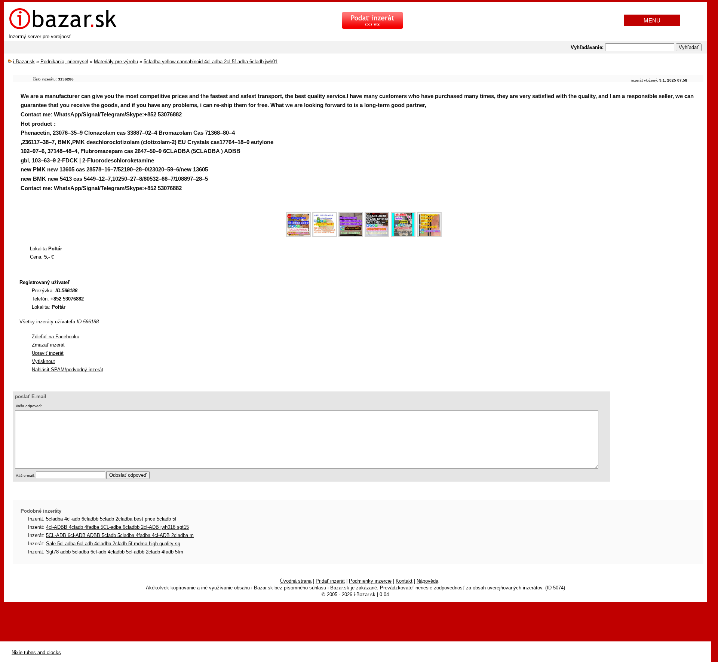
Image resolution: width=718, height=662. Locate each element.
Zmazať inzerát (48, 345)
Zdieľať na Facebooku (55, 336)
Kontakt (404, 581)
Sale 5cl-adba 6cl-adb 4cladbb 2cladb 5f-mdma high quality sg (113, 543)
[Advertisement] (149, 221)
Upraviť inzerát (48, 353)
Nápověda (427, 581)
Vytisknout (43, 361)
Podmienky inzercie (370, 581)
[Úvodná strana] (63, 28)
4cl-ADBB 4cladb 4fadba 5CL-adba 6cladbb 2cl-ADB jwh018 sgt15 (117, 527)
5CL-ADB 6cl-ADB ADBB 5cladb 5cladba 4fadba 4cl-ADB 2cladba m (120, 535)
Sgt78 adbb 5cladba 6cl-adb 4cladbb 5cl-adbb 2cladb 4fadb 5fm (114, 552)
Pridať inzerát (330, 581)
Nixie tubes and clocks (36, 652)
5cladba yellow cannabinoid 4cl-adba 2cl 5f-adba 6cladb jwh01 (210, 61)
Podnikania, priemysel (64, 61)
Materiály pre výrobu (116, 61)
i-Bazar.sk (24, 61)
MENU (652, 20)
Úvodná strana (296, 581)
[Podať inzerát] (372, 27)
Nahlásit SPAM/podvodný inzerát (67, 369)
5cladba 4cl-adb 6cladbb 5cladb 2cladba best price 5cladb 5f (111, 519)
